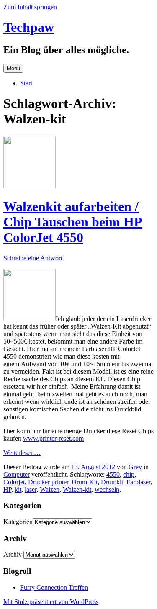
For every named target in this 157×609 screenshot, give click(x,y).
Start (26, 83)
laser (30, 489)
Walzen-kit (77, 489)
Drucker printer (48, 482)
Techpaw (28, 27)
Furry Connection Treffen (54, 587)
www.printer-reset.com (53, 438)
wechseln (107, 489)
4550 (113, 474)
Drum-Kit (85, 482)
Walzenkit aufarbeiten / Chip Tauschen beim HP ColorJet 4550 (72, 222)
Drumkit (112, 482)
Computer (16, 474)
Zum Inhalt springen (30, 6)
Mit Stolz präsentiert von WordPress (50, 601)
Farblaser (138, 482)
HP (7, 489)
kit (18, 489)
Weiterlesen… (22, 452)
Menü (13, 68)
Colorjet (14, 482)
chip (128, 474)
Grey (135, 466)
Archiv (12, 554)
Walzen (49, 489)
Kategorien (18, 521)
